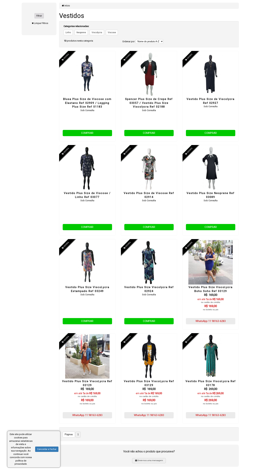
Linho (68, 32)
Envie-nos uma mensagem (150, 460)
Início (67, 5)
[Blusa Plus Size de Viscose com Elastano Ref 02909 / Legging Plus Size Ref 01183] (87, 74)
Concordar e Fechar (46, 449)
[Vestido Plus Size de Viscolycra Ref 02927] (211, 74)
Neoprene (81, 32)
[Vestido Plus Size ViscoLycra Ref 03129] (87, 356)
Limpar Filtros (41, 23)
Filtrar (39, 16)
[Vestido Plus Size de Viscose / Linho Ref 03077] (87, 168)
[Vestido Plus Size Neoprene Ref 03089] (211, 168)
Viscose (112, 32)
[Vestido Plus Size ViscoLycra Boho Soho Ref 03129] (211, 262)
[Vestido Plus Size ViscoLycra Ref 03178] (211, 356)
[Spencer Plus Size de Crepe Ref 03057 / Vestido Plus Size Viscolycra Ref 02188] (149, 74)
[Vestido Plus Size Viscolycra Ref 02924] (149, 262)
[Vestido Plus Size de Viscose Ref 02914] (149, 168)
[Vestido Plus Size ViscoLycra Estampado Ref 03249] (87, 262)
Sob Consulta (87, 110)
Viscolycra (97, 32)
